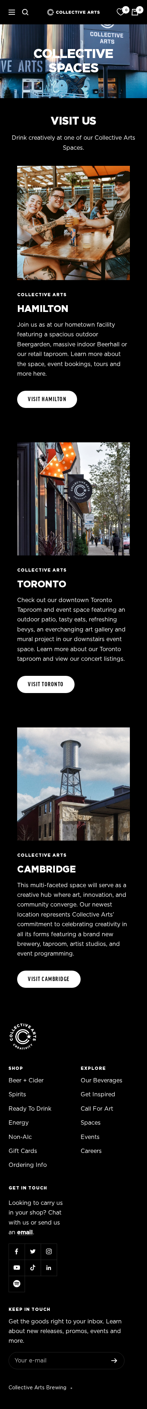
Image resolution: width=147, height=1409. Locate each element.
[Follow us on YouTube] (17, 1268)
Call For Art (97, 1109)
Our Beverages (101, 1080)
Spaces (91, 1123)
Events (90, 1137)
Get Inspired (98, 1094)
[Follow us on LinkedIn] (49, 1268)
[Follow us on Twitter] (33, 1252)
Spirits (17, 1094)
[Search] (25, 12)
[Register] (114, 1360)
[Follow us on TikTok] (33, 1268)
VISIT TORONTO (46, 684)
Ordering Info (28, 1165)
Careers (91, 1151)
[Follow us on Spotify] (17, 1284)
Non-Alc (20, 1137)
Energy (19, 1123)
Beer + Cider (26, 1080)
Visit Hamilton (47, 399)
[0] (120, 12)
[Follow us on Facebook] (17, 1252)
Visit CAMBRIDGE (49, 979)
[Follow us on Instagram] (49, 1252)
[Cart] (134, 12)
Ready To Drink (30, 1109)
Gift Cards (23, 1151)
